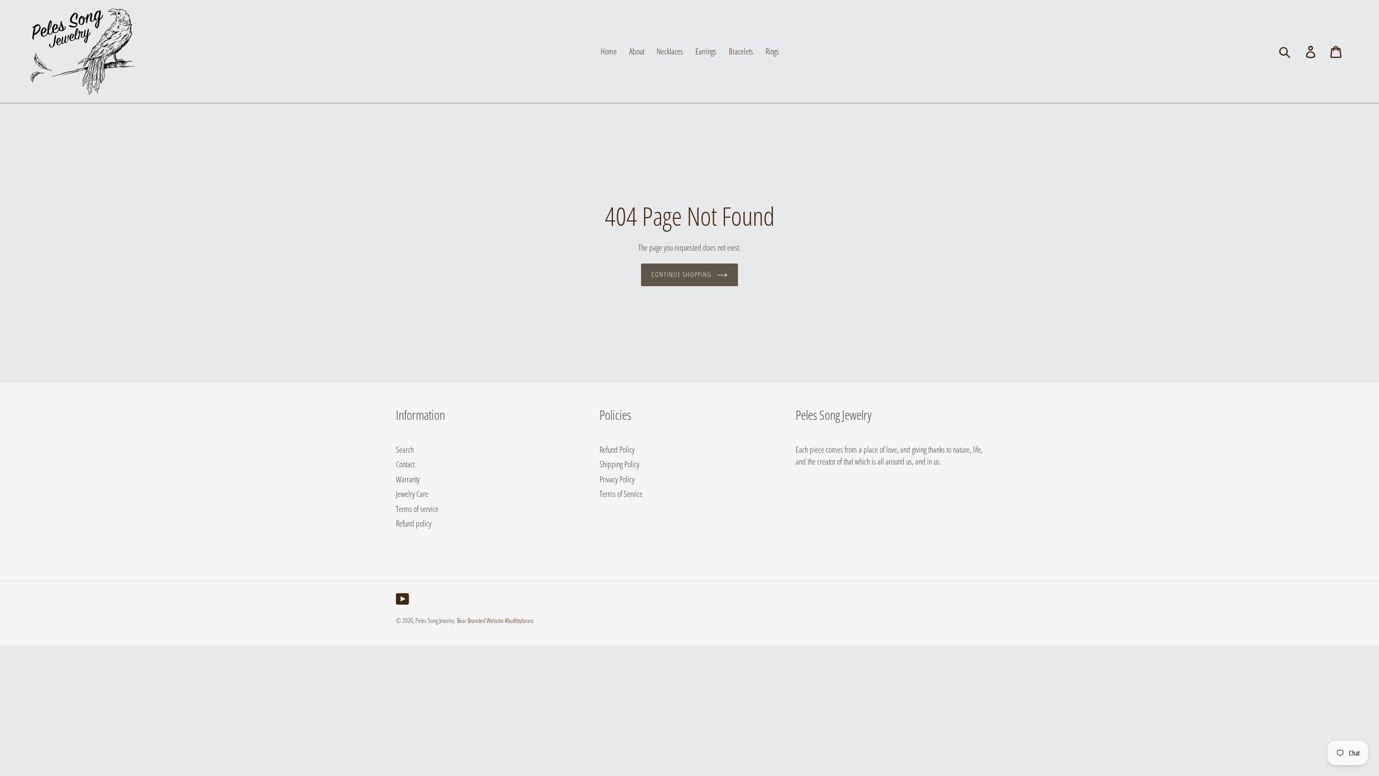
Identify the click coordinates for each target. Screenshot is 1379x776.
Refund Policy (617, 449)
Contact (405, 464)
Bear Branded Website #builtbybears (495, 620)
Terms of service (417, 508)
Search (405, 449)
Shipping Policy (619, 464)
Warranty (408, 479)
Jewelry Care (412, 493)
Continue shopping (681, 274)
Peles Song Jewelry (434, 620)
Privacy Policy (617, 479)
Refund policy (413, 523)
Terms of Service (621, 493)
